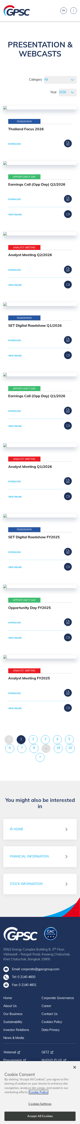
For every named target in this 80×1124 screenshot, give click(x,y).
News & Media (13, 1038)
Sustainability (12, 1022)
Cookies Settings (39, 1104)
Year (53, 92)
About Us (10, 1006)
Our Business (12, 1014)
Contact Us (50, 1014)
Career (46, 1006)
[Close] (75, 1067)
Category (35, 80)
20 (70, 748)
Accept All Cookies (40, 1116)
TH (63, 10)
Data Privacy (51, 1030)
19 (58, 748)
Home (7, 998)
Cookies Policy (52, 1022)
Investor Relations (16, 1030)
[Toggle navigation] (73, 10)
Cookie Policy (38, 1092)
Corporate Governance (58, 998)
